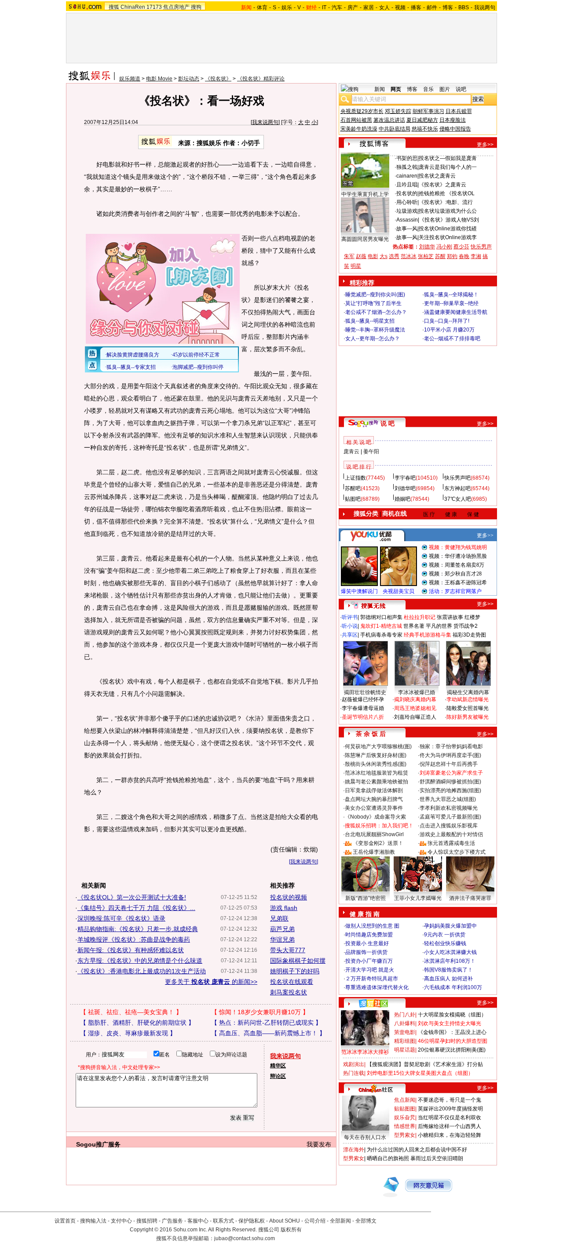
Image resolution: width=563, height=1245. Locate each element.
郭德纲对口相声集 (381, 617)
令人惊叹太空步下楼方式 (457, 852)
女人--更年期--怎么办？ (372, 338)
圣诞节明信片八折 (363, 717)
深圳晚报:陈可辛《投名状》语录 (121, 918)
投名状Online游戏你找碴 (448, 229)
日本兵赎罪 (459, 111)
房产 (352, 7)
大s (384, 256)
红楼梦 (472, 617)
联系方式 (223, 1221)
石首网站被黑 (356, 120)
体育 (262, 7)
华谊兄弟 (282, 939)
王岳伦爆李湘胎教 (374, 852)
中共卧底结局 (394, 129)
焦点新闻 (404, 1100)
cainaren (406, 176)
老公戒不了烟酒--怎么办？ (376, 312)
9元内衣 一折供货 (444, 935)
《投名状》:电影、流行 (446, 202)
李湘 (476, 256)
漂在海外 (353, 1150)
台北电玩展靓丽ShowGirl (374, 834)
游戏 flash (283, 907)
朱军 (349, 256)
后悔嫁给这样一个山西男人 (449, 1126)
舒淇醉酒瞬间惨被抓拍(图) (450, 782)
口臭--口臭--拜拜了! (446, 321)
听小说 (350, 626)
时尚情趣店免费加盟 (369, 935)
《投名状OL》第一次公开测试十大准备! (131, 897)
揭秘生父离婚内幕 (468, 692)
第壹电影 (404, 1032)
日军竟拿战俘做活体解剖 (374, 790)
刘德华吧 (405, 488)
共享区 (350, 635)
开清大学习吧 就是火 (369, 970)
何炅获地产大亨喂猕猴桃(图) (378, 746)
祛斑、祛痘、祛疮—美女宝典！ (131, 1012)
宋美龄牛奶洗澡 (358, 129)
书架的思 (406, 158)
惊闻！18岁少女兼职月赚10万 (260, 1012)
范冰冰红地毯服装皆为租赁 (376, 773)
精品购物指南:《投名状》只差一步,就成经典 (137, 928)
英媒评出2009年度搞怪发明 (450, 1109)
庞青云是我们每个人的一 (448, 167)
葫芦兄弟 (282, 928)
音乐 (428, 89)
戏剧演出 (353, 1064)
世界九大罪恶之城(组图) (448, 799)
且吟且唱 (406, 185)
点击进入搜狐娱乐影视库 (449, 826)
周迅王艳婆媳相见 (415, 708)
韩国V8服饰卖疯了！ (448, 970)
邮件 (432, 7)
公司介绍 (314, 1221)
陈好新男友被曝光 (467, 717)
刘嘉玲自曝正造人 (415, 717)
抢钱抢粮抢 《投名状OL (447, 193)
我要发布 (319, 1144)
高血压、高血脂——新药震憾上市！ (268, 1033)
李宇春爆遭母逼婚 (363, 708)
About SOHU (284, 1221)
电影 (373, 256)
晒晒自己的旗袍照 (388, 1158)
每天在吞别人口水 (365, 1137)
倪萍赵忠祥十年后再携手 (449, 764)
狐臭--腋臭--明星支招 (370, 321)
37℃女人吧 (457, 499)
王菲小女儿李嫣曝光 (418, 898)
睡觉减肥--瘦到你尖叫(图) (375, 294)
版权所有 (291, 1230)
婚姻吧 (402, 499)
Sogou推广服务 (98, 1144)
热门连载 (353, 1073)
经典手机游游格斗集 (427, 635)
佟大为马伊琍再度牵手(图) (450, 755)
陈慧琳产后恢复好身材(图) (375, 755)
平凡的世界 (439, 626)
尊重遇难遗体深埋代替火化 (377, 987)
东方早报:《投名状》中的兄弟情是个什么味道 (139, 960)
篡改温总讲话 (389, 120)
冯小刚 (444, 247)
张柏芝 (426, 256)
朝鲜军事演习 (428, 111)
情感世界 (404, 1126)
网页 (396, 89)
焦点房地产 (176, 7)
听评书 (350, 617)
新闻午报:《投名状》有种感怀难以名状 (130, 950)
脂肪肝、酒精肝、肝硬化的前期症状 (137, 1022)
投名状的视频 (288, 897)
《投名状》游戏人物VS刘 (449, 220)
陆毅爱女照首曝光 (467, 708)
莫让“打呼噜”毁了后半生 (373, 303)
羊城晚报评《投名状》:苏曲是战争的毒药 (133, 939)
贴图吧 (353, 499)
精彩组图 (404, 1041)
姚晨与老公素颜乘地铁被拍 (376, 782)
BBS (463, 7)
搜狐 (114, 7)
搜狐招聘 (146, 1221)
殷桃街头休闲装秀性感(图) (375, 764)
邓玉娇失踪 (398, 111)
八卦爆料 (404, 1023)
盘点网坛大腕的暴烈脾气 (374, 799)
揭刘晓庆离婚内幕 (415, 699)
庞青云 (351, 451)
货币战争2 (465, 626)
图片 (444, 89)
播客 (416, 7)
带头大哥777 (287, 950)
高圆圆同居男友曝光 (365, 239)
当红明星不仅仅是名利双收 (449, 1117)
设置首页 (65, 1221)
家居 (368, 7)
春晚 (464, 256)
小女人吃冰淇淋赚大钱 (450, 952)
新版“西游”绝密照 (365, 898)
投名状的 (406, 193)
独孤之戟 (406, 167)
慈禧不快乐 (425, 129)
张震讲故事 (450, 617)
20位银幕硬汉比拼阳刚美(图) (452, 1050)
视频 (400, 7)
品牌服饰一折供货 (366, 952)
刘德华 (427, 247)
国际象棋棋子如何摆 (297, 960)
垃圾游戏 (406, 211)
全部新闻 (340, 1221)
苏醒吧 (353, 488)
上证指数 (355, 478)
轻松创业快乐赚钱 (445, 943)
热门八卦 (404, 1015)
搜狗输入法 (93, 1221)
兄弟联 (279, 918)
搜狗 (196, 7)
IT (324, 7)
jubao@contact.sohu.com (244, 1238)
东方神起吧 (457, 488)
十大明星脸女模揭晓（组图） (452, 1015)
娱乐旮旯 (404, 1117)
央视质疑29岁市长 (362, 111)
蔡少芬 (461, 247)
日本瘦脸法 (452, 120)
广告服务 (172, 1221)
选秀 (394, 256)
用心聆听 (406, 202)
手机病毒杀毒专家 (381, 635)
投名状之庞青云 (437, 176)
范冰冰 (409, 256)
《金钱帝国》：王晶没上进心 (452, 1032)
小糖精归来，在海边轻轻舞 (449, 1135)
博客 (447, 7)
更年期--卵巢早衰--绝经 (451, 303)
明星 (356, 266)
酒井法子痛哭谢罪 (470, 898)
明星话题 (404, 1050)
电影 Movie (159, 79)
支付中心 (121, 1221)
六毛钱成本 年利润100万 (453, 987)
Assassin (407, 220)
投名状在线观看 (291, 981)
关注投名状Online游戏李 (448, 237)
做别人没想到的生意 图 (372, 926)
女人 (384, 7)
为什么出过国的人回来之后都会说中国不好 (417, 1150)
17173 (154, 7)
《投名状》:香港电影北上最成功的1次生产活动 (141, 971)
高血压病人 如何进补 (448, 979)
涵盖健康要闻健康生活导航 (455, 312)
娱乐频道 (129, 79)
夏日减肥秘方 (422, 120)
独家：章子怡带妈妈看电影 (451, 746)
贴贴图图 (404, 1109)
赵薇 (361, 256)
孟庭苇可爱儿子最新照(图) (450, 817)
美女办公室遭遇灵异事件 (374, 808)
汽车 (337, 7)
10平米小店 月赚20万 (449, 330)
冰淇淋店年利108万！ (449, 961)
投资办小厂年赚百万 (369, 961)
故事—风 (406, 229)
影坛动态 (188, 79)
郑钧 (452, 256)
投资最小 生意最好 (367, 943)
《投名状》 (218, 79)
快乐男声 (481, 247)
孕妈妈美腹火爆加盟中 (450, 926)
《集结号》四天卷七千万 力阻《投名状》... (136, 907)
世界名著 (413, 626)
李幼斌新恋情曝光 (467, 699)
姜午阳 (371, 451)
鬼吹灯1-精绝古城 (381, 626)
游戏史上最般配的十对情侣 (451, 834)
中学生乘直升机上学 (365, 194)
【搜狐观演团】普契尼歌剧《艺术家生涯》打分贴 (425, 1064)
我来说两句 (265, 122)
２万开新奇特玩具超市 (371, 979)
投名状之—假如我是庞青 (448, 158)
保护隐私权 (251, 1221)
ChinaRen (133, 7)
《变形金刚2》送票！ (378, 843)
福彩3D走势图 (469, 635)
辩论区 (278, 1076)
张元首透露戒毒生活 (451, 843)
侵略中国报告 (455, 129)
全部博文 (366, 1221)
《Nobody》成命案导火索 (375, 817)
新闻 (379, 89)
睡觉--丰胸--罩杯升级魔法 (375, 330)
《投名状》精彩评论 (261, 79)
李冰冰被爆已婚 (416, 692)
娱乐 (287, 7)
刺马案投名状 (288, 992)
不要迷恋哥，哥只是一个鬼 (449, 1100)
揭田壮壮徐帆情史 (365, 692)
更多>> (485, 145)
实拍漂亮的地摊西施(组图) (450, 790)
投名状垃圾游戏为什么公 (448, 211)
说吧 (461, 89)
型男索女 (404, 1135)
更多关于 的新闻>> (211, 981)
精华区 (278, 1066)
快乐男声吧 (457, 478)
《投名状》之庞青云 (442, 185)
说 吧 (387, 423)
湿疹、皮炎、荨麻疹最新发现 (128, 1033)
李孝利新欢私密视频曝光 (449, 808)
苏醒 (440, 256)
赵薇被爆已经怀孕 (363, 699)
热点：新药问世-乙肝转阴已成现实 (266, 1022)
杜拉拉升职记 (419, 617)
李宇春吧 (405, 478)
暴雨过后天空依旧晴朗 (436, 1158)
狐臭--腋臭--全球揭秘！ (451, 294)
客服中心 (197, 1221)
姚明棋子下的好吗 (294, 971)
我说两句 (484, 7)
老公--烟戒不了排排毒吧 (452, 338)
